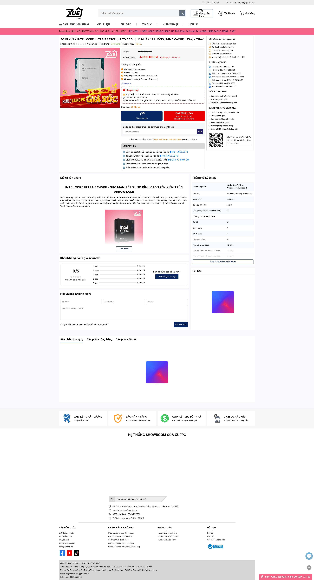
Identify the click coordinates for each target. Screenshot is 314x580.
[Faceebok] (62, 553)
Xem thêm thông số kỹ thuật (223, 262)
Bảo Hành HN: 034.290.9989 (223, 83)
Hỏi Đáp (210, 536)
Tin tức (147, 24)
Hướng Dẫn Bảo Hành (167, 540)
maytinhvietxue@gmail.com (242, 2)
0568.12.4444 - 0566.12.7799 (126, 514)
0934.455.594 (76, 577)
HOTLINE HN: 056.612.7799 (223, 67)
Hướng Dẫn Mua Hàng (167, 533)
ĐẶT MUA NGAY (184, 116)
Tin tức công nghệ (67, 543)
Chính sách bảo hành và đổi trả (121, 543)
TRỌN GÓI (179, 160)
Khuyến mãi (64, 540)
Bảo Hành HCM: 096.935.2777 (224, 87)
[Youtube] (69, 553)
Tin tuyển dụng (65, 536)
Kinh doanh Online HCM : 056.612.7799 (227, 80)
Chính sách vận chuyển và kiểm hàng (124, 546)
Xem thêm (125, 84)
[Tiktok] (76, 553)
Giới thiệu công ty (66, 533)
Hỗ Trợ (210, 533)
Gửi (200, 131)
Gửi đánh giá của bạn (167, 276)
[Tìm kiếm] (182, 13)
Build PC (126, 24)
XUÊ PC (180, 152)
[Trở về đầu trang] (309, 566)
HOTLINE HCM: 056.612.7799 (223, 70)
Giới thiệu (103, 24)
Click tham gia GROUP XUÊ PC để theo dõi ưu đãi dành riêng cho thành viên (239, 140)
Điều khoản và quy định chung (121, 533)
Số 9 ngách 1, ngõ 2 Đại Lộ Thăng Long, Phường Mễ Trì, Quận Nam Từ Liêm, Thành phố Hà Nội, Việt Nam (112, 570)
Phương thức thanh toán (118, 540)
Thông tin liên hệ (66, 546)
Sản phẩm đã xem (126, 339)
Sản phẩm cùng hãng (99, 339)
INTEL (139, 44)
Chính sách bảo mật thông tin (120, 536)
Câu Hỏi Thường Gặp (216, 540)
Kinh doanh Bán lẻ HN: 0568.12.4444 (226, 73)
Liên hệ (193, 24)
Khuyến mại (170, 24)
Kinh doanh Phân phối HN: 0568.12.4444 (228, 77)
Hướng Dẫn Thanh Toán (168, 536)
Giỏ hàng (250, 13)
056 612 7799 (212, 2)
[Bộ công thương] (215, 547)
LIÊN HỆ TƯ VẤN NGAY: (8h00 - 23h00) (163, 139)
